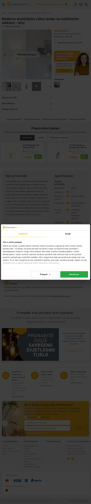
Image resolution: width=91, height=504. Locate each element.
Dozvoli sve (74, 274)
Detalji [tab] (68, 234)
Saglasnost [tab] (23, 234)
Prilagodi (43, 274)
